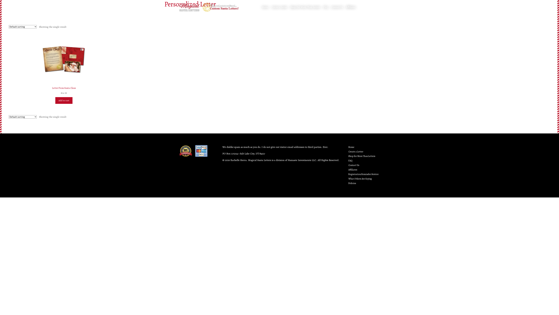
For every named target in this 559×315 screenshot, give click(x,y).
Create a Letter (279, 7)
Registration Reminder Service (363, 174)
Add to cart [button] (64, 100)
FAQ (325, 7)
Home (265, 7)
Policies (352, 183)
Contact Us (337, 7)
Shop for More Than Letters (361, 156)
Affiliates (350, 7)
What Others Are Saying (360, 178)
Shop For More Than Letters (305, 7)
